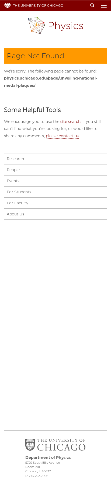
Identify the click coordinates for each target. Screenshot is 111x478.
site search (70, 121)
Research (15, 158)
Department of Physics (55, 25)
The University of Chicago (38, 6)
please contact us (62, 135)
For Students (19, 192)
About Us (15, 214)
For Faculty (17, 203)
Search (92, 6)
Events (13, 180)
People (13, 169)
